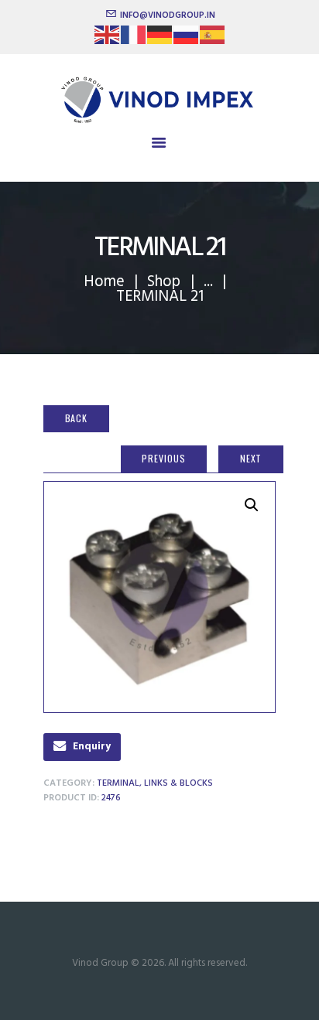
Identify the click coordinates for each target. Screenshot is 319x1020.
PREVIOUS (163, 458)
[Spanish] (213, 40)
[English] (107, 40)
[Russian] (186, 40)
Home (104, 282)
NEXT (251, 458)
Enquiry (92, 747)
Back (76, 418)
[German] (160, 40)
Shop (163, 282)
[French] (134, 40)
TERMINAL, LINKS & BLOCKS (155, 783)
